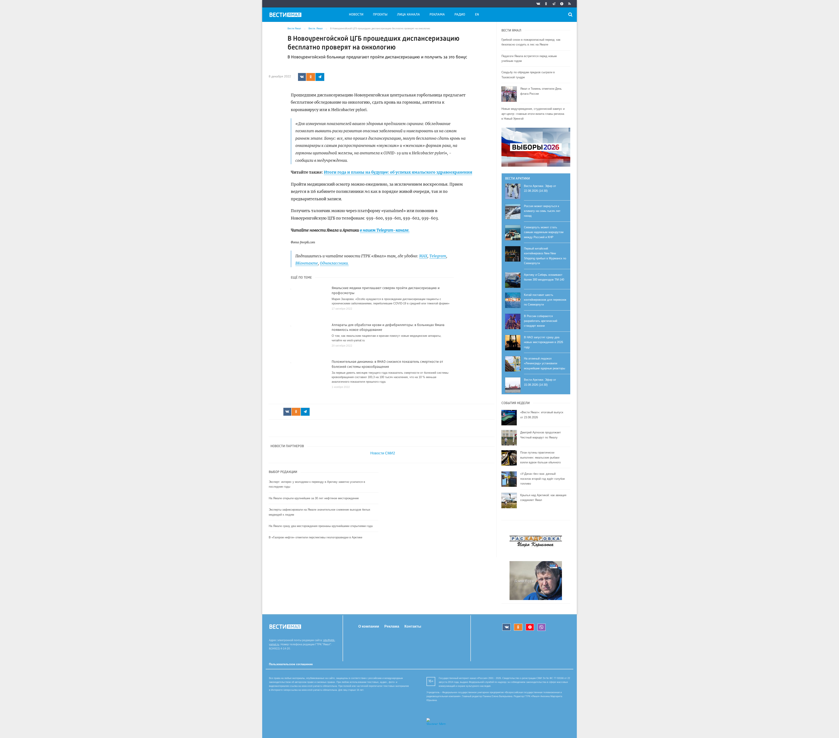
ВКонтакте (306, 263)
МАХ (423, 256)
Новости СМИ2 (382, 453)
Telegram (437, 256)
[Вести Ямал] (286, 15)
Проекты (380, 14)
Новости (356, 14)
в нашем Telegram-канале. (384, 230)
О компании (368, 626)
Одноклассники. (334, 263)
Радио (459, 14)
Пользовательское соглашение (291, 664)
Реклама (437, 14)
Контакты (412, 626)
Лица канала (408, 14)
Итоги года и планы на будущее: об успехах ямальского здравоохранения (398, 172)
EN (477, 14)
